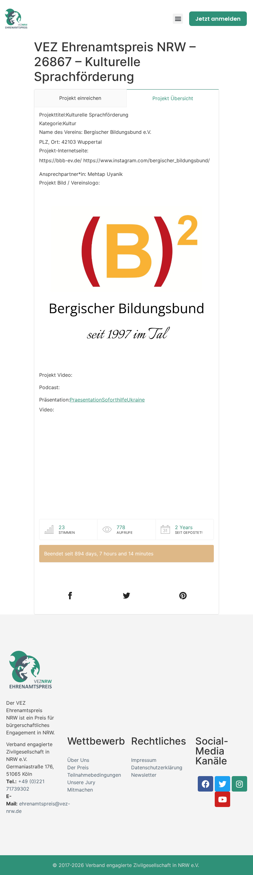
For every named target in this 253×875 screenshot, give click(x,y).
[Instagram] (239, 784)
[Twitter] (222, 784)
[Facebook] (205, 784)
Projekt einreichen (80, 98)
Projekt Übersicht (172, 98)
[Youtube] (222, 799)
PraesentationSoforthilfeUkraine (107, 400)
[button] (178, 19)
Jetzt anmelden (218, 19)
